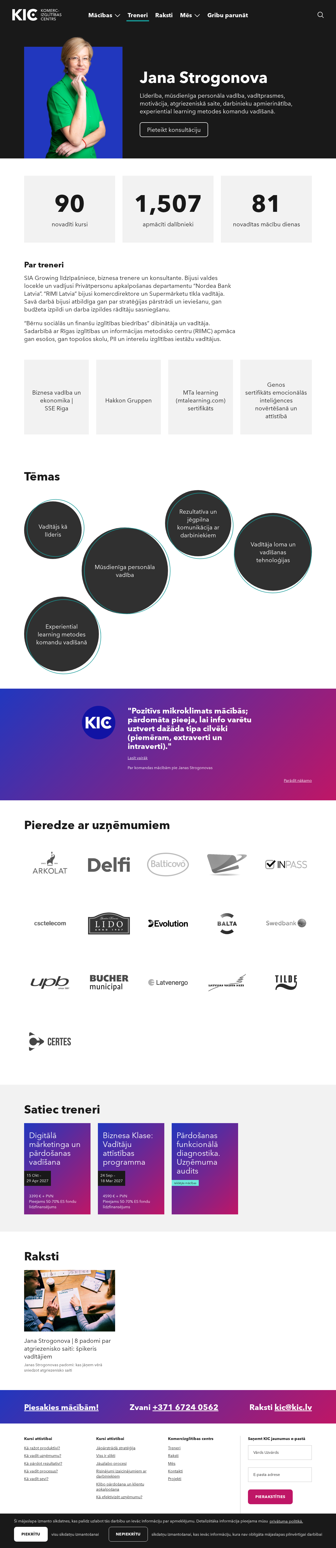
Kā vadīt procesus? (41, 1471)
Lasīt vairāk (138, 757)
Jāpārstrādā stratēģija (116, 1448)
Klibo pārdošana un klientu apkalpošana (120, 1486)
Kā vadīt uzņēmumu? (42, 1455)
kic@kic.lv (293, 1407)
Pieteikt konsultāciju (174, 129)
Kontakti (175, 1471)
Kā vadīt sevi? (36, 1478)
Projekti (174, 1478)
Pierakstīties (270, 1496)
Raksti (173, 1455)
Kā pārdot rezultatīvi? (43, 1463)
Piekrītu (30, 1534)
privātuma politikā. (286, 1521)
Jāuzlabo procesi (111, 1463)
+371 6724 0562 (185, 1407)
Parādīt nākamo (298, 780)
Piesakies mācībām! (61, 1407)
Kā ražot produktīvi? (42, 1448)
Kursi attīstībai (38, 1438)
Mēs (171, 1463)
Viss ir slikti (105, 1455)
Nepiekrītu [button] (128, 1534)
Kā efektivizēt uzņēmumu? (119, 1497)
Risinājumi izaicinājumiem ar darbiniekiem (121, 1473)
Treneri (174, 1448)
